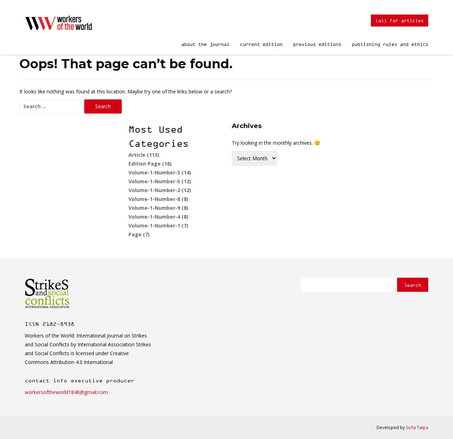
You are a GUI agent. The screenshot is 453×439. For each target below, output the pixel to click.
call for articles (399, 20)
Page (139, 234)
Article (143, 154)
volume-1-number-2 (159, 190)
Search (412, 285)
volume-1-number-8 (158, 199)
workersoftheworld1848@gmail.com (66, 392)
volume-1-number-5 (159, 181)
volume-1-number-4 (158, 216)
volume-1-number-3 (159, 172)
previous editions (317, 44)
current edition (261, 44)
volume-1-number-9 (158, 207)
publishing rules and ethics (390, 44)
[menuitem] (205, 40)
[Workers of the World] (59, 24)
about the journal (205, 44)
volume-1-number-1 (158, 225)
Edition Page (150, 163)
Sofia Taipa (417, 427)
